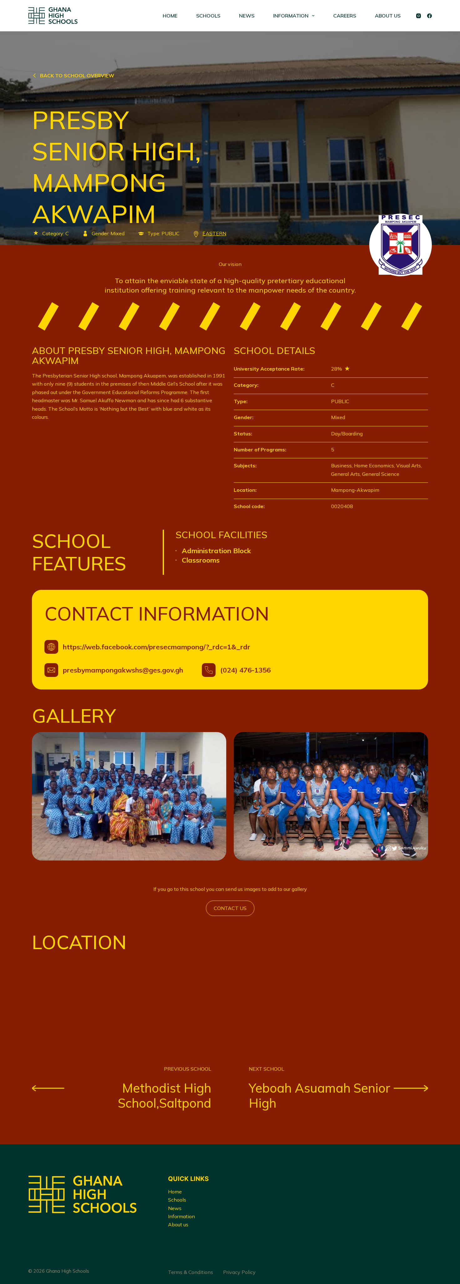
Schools (177, 1200)
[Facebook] (429, 15)
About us (178, 1224)
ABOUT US (388, 16)
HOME (170, 16)
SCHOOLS (208, 16)
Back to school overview (77, 75)
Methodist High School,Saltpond (164, 1095)
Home (175, 1191)
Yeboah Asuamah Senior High (319, 1095)
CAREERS (344, 16)
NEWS (246, 16)
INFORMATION (291, 16)
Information (181, 1216)
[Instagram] (418, 15)
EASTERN (214, 233)
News (174, 1208)
